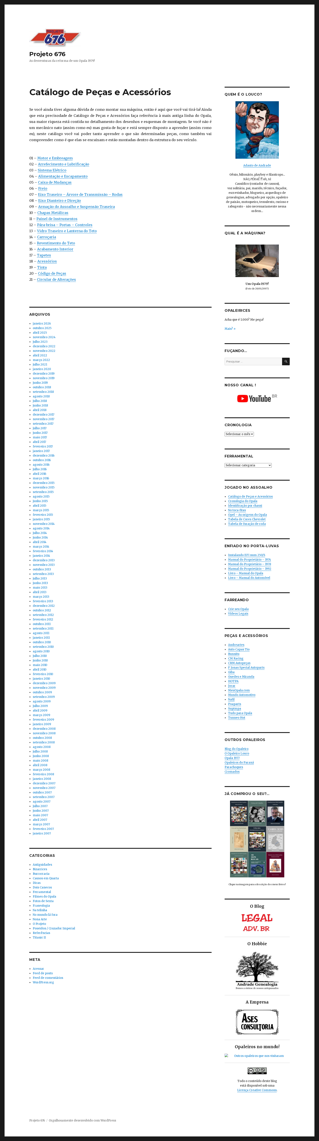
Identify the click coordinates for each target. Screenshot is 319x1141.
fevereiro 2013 (43, 601)
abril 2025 (40, 333)
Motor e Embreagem (55, 158)
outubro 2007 (42, 792)
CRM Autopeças (239, 663)
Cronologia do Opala (242, 501)
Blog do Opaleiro (236, 749)
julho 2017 (39, 428)
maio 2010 (40, 665)
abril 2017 (39, 442)
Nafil (231, 699)
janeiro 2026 (42, 323)
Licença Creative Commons (257, 1090)
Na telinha (40, 910)
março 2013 (41, 597)
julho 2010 (40, 656)
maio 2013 (40, 587)
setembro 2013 (43, 574)
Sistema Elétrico (52, 170)
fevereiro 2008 (43, 774)
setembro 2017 (43, 424)
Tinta (42, 267)
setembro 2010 (43, 647)
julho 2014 (40, 533)
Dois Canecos (42, 887)
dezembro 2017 (43, 414)
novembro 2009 (44, 688)
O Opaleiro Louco (237, 753)
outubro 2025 (42, 328)
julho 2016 (40, 469)
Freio (42, 188)
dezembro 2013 (44, 560)
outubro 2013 (42, 569)
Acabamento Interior (55, 249)
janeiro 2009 (42, 724)
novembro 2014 (44, 524)
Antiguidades (42, 865)
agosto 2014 (41, 528)
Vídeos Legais (238, 613)
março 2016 (41, 478)
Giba (231, 672)
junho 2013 (40, 583)
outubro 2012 (42, 610)
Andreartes (236, 645)
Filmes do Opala (44, 896)
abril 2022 (40, 355)
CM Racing (235, 658)
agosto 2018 (41, 396)
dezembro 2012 (44, 606)
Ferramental (42, 892)
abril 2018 (39, 410)
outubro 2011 (42, 624)
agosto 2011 (41, 633)
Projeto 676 (47, 54)
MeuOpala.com (239, 690)
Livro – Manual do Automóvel (249, 578)
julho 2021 (40, 364)
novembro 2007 (44, 788)
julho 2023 (40, 342)
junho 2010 (40, 660)
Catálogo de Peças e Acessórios (250, 496)
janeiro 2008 (42, 779)
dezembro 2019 (43, 373)
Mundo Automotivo (241, 695)
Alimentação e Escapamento (63, 176)
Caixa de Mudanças (55, 182)
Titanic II (39, 937)
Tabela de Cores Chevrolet (247, 519)
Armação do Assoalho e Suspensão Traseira (76, 206)
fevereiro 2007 (43, 829)
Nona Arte (40, 919)
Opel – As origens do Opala (247, 515)
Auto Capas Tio (239, 649)
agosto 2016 (41, 465)
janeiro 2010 (41, 679)
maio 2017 (40, 437)
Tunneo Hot (236, 718)
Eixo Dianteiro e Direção (59, 200)
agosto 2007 (41, 801)
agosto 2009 (42, 701)
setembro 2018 (43, 392)
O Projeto (39, 924)
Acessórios (47, 261)
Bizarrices (40, 869)
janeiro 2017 (41, 451)
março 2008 (41, 770)
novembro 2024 (44, 337)
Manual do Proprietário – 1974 (249, 560)
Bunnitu (233, 654)
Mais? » (230, 329)
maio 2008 (40, 760)
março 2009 (41, 715)
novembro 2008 (44, 733)
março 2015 (41, 510)
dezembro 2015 (43, 483)
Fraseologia (41, 906)
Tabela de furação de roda (247, 524)
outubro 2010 (42, 642)
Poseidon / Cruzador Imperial (54, 928)
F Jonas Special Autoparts (246, 667)
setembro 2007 (43, 797)
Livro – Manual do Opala (245, 573)
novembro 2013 (44, 565)
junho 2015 (40, 501)
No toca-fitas (237, 510)
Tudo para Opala (240, 713)
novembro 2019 (43, 378)
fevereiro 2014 (43, 551)
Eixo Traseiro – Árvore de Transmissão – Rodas (80, 194)
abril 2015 (39, 506)
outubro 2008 (42, 738)
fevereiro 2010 (43, 674)
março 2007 (41, 824)
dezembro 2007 (44, 783)
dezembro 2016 (43, 455)
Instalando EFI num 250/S (246, 555)
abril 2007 (40, 820)
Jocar (231, 686)
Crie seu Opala (238, 609)
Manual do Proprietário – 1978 (249, 564)
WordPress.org (43, 982)
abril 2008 (40, 765)
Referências (41, 933)
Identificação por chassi (245, 506)
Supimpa (234, 708)
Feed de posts (43, 973)
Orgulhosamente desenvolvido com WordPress (82, 1120)
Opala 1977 (232, 758)
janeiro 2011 (41, 638)
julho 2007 (40, 806)
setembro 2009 (44, 697)
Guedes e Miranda (241, 677)
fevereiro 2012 (43, 619)
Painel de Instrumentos (56, 219)
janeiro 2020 (42, 369)
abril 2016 (39, 474)
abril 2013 (39, 592)
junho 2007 (41, 811)
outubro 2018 (42, 387)
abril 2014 (39, 542)
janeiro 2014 (41, 556)
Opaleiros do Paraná (239, 762)
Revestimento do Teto (56, 243)
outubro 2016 (42, 460)
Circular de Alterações (56, 279)
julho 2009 (40, 706)
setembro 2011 (43, 628)
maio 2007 (40, 815)
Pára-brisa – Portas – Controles (64, 225)
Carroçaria (46, 237)
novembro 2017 (43, 419)
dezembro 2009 (44, 683)
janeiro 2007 (42, 833)
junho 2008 (41, 756)
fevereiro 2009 (43, 719)
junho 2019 (40, 383)
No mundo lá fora (45, 915)
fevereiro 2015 (43, 515)
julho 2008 (40, 751)
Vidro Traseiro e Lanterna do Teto (67, 231)
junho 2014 (40, 537)
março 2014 (41, 546)
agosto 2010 (41, 651)
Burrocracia (41, 874)
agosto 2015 (41, 496)
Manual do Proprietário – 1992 (249, 569)
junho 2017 (40, 433)
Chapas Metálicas (52, 213)
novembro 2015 (43, 487)
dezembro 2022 (44, 346)
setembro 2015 (43, 492)
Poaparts (234, 704)
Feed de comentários (48, 978)
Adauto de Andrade (257, 165)
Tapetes (44, 255)
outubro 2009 (42, 692)
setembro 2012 (43, 615)
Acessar (38, 969)
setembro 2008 (44, 742)
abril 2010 (39, 669)
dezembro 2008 (44, 729)
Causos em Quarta (46, 878)
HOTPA (233, 681)
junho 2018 (40, 405)
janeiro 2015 (41, 519)
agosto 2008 (42, 747)
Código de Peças (52, 273)
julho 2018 (40, 401)
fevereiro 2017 (43, 446)
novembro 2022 (44, 351)
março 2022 (41, 360)
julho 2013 (40, 578)
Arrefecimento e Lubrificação (63, 164)
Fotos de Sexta (43, 901)
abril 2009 (40, 710)
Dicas (37, 883)
